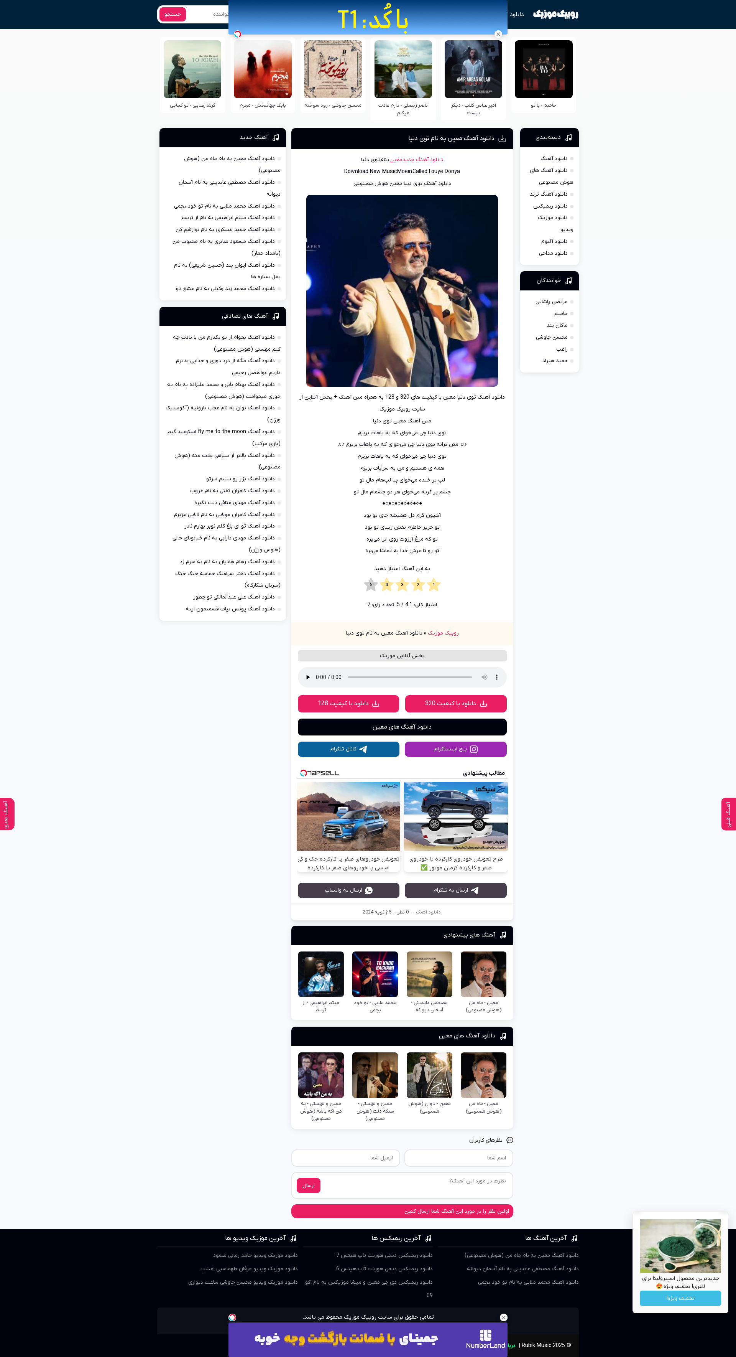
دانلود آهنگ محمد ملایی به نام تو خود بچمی (224, 206)
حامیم (561, 313)
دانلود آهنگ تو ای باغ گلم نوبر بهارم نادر (229, 526)
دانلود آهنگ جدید (422, 159)
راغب (562, 349)
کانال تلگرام (343, 749)
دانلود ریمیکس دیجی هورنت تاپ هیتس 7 (384, 1255)
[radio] (434, 585)
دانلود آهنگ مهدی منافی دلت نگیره (234, 502)
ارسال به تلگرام (451, 890)
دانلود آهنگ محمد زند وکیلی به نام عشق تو (225, 288)
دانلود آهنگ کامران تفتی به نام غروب (232, 491)
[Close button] (498, 34)
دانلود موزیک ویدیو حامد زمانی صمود (255, 1255)
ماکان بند (557, 325)
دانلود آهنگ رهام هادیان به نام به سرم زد (227, 562)
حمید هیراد (555, 360)
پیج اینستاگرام (450, 749)
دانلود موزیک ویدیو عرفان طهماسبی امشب (249, 1269)
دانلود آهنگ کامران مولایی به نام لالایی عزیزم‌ (224, 514)
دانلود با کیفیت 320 (450, 703)
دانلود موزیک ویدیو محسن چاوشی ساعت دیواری (243, 1282)
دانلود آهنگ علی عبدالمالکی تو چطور (234, 597)
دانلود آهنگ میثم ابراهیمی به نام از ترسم (228, 217)
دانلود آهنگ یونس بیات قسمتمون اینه (230, 609)
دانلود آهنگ (509, 14)
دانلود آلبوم (554, 241)
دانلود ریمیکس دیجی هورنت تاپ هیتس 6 (384, 1269)
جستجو (172, 14)
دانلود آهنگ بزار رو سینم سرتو (240, 479)
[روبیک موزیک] (555, 14)
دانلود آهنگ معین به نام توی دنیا (451, 138)
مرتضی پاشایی (552, 301)
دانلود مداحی (553, 253)
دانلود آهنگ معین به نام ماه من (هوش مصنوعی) (522, 1255)
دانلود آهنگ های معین (402, 727)
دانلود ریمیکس (550, 206)
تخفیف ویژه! (681, 1298)
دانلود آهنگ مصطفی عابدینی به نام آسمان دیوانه (523, 1269)
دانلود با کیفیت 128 (343, 703)
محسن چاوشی (552, 337)
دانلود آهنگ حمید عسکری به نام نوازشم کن (225, 229)
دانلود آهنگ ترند (549, 194)
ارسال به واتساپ (343, 890)
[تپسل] (238, 34)
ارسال (308, 1185)
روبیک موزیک (443, 633)
